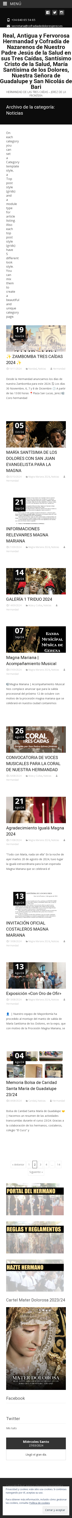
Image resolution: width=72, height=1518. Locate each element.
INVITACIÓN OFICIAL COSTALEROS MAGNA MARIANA (27, 929)
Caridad (32, 1100)
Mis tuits (11, 1428)
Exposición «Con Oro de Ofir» (33, 993)
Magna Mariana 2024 (39, 476)
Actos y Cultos (35, 605)
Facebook (15, 1398)
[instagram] (61, 14)
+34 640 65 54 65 (23, 20)
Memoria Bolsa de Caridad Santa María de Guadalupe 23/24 (31, 1088)
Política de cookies (39, 1503)
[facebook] (47, 14)
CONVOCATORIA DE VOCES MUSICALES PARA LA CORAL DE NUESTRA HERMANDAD (33, 763)
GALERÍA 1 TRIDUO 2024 (29, 599)
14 (58, 1164)
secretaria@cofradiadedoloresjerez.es (37, 26)
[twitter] (54, 14)
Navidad (32, 368)
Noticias (42, 368)
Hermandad (59, 368)
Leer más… (13, 405)
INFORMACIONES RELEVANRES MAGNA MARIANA (27, 534)
